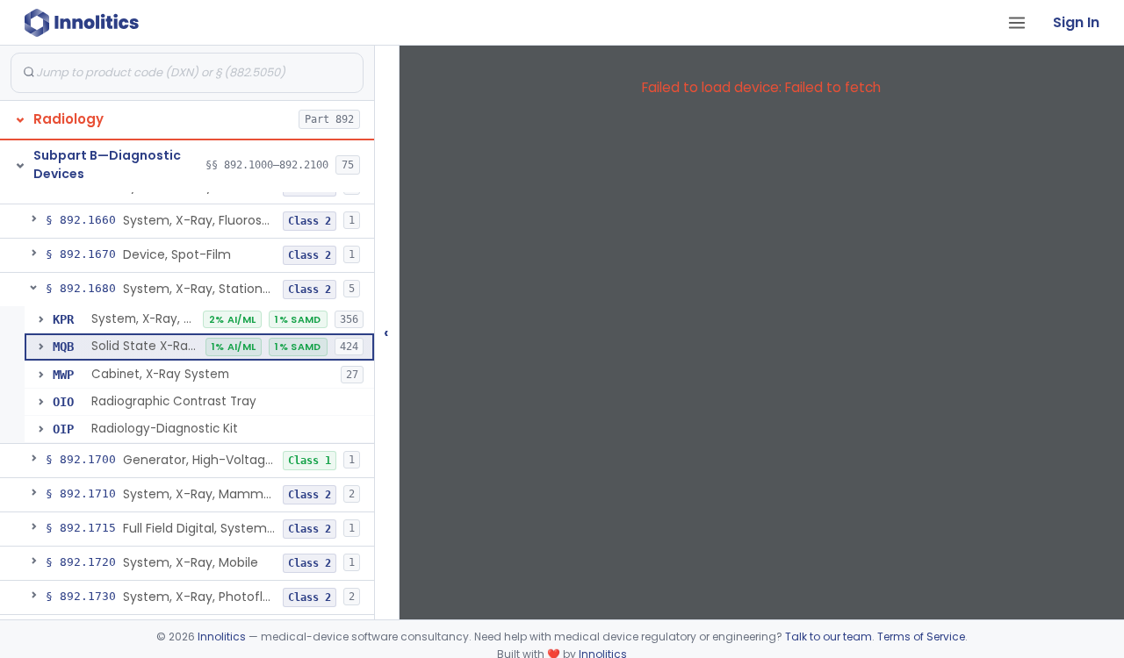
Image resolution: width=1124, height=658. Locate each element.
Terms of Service (921, 636)
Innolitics (222, 636)
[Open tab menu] (1017, 23)
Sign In (1076, 22)
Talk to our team (828, 636)
